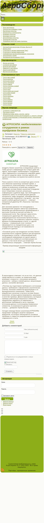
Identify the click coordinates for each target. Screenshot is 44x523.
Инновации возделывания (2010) (13, 57)
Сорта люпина (7, 101)
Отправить (9, 371)
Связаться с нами (29, 464)
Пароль (3, 389)
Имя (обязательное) (31, 329)
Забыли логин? (8, 403)
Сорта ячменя (7, 84)
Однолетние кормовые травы (12, 29)
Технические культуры (10, 39)
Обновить (9, 364)
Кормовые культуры (9, 34)
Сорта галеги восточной (10, 91)
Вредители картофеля (10, 71)
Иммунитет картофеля (10, 68)
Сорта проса (7, 88)
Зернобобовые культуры (11, 38)
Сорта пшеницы (8, 96)
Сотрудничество (14, 464)
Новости (16, 134)
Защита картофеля (9, 70)
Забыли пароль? (8, 401)
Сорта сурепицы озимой (11, 86)
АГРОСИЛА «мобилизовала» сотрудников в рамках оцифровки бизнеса (22, 127)
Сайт (26, 337)
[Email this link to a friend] (38, 136)
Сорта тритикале (8, 82)
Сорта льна (6, 89)
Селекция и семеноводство (12, 110)
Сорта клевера (8, 99)
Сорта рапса (7, 94)
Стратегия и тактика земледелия (13, 52)
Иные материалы (8, 27)
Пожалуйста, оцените (9, 147)
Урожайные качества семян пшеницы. (15, 41)
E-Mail (26, 333)
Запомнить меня (8, 396)
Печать (33, 136)
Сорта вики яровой (9, 93)
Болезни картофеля (9, 66)
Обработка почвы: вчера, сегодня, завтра (16, 114)
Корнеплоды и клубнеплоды (12, 33)
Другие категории (8, 63)
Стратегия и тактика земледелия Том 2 (15, 50)
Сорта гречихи (7, 103)
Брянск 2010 (7, 49)
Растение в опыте (9, 112)
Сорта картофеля (8, 81)
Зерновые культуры (9, 36)
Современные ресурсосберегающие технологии (18, 54)
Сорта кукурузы (8, 79)
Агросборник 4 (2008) (10, 55)
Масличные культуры (9, 31)
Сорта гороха (7, 105)
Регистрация (7, 405)
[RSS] (2, 470)
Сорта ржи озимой (9, 77)
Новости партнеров (28, 134)
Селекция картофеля (10, 65)
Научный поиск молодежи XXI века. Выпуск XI (17, 47)
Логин (3, 382)
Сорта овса (6, 98)
